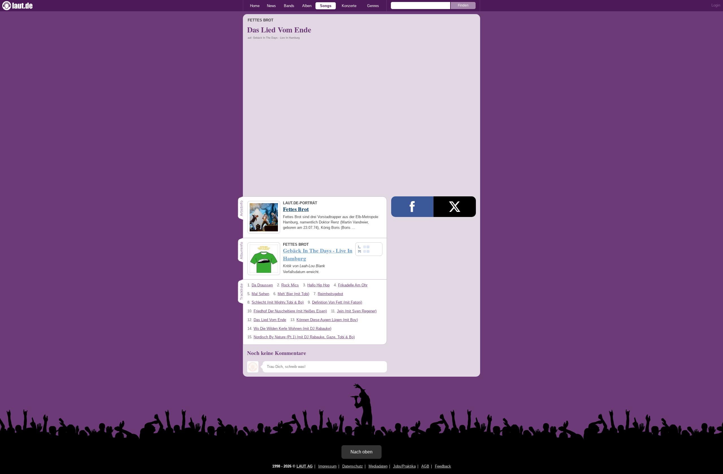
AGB (425, 466)
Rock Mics (290, 285)
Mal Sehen (260, 294)
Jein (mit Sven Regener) (356, 311)
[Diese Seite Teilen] (412, 206)
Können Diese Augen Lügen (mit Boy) (327, 320)
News (271, 6)
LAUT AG (305, 466)
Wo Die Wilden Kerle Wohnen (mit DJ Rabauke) (292, 328)
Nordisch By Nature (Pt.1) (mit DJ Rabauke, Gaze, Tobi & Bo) (304, 337)
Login (715, 5)
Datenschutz (352, 466)
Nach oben (361, 451)
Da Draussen (262, 285)
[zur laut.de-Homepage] (22, 5)
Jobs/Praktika (404, 466)
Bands (289, 6)
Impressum (327, 466)
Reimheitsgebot (330, 294)
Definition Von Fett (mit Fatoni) (337, 302)
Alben (307, 6)
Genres (373, 6)
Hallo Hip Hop (318, 285)
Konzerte (349, 6)
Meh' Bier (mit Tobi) (293, 294)
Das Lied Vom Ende (270, 320)
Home (255, 6)
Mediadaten (378, 466)
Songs (325, 6)
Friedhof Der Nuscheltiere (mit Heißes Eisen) (290, 311)
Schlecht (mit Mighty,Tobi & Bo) (278, 302)
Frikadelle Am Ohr (352, 285)
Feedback (443, 466)
